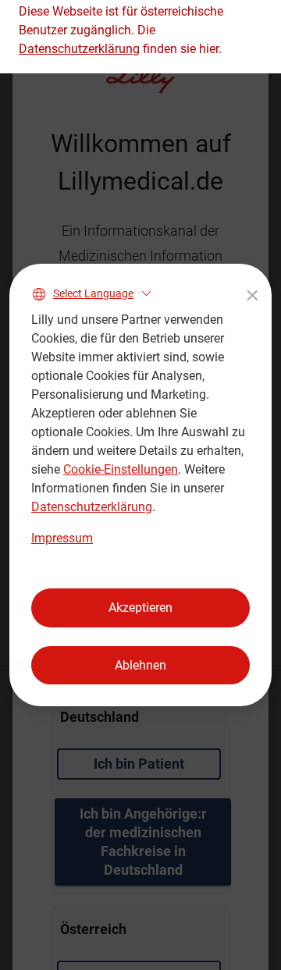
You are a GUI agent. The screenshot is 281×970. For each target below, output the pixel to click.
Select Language (93, 293)
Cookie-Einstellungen (120, 469)
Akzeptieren (140, 607)
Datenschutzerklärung (91, 506)
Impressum (62, 538)
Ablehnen (140, 665)
